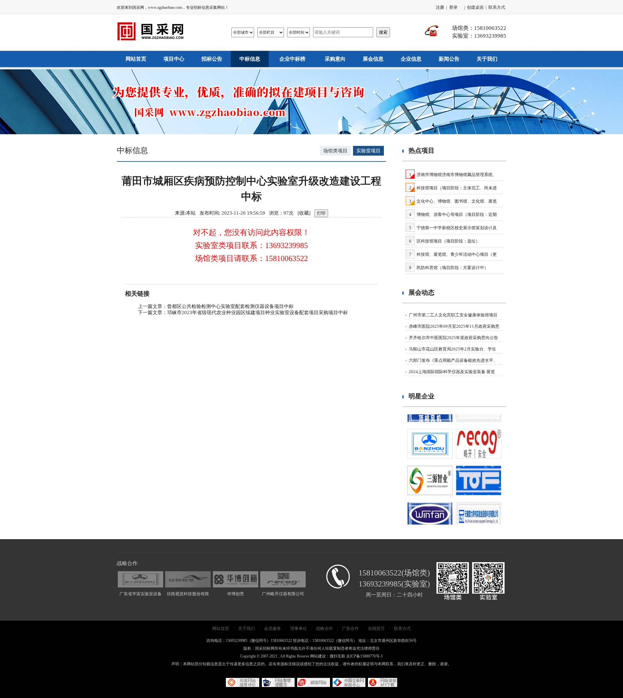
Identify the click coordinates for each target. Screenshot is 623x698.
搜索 (383, 32)
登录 (453, 7)
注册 (440, 7)
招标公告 (212, 59)
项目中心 (174, 59)
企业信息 (411, 59)
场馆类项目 (335, 150)
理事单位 (298, 628)
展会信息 (373, 59)
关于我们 (487, 59)
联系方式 (496, 7)
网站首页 (136, 59)
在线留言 (376, 628)
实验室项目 (368, 150)
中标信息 (249, 59)
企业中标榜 (292, 59)
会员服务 (272, 628)
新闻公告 (449, 59)
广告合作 (350, 628)
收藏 (304, 213)
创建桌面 (475, 7)
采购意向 (335, 59)
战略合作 (324, 628)
